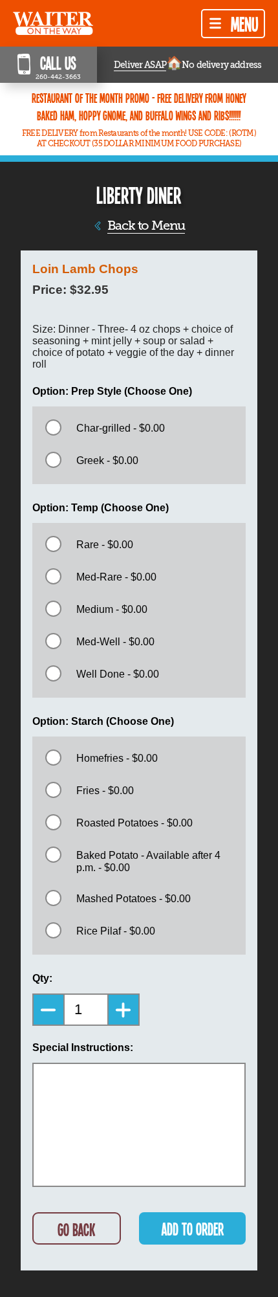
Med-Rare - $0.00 (116, 576)
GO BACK (76, 1229)
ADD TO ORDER (193, 1228)
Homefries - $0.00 (117, 758)
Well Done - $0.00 (117, 674)
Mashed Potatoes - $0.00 (133, 898)
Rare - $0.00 (104, 544)
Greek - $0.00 (107, 460)
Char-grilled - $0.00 (120, 428)
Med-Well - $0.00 (115, 641)
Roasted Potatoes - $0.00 (134, 822)
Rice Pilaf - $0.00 (115, 931)
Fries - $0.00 (105, 790)
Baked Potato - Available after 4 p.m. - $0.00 (148, 861)
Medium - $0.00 (111, 609)
